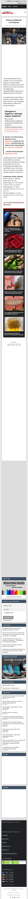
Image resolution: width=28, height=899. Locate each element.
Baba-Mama (5, 839)
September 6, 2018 (11, 153)
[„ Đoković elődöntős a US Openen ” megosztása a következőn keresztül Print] (19, 344)
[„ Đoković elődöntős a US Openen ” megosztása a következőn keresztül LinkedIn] (14, 344)
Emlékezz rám (8, 612)
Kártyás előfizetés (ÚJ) (11, 129)
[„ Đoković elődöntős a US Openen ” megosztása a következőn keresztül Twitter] (11, 344)
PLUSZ (4, 6)
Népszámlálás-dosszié (9, 685)
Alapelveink (16, 892)
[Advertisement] (14, 61)
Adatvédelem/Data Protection (13, 895)
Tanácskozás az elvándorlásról (11, 688)
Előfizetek (15, 6)
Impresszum (10, 892)
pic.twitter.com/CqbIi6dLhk (14, 147)
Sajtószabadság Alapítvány (9, 853)
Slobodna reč (5, 849)
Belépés (9, 6)
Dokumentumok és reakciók (14, 596)
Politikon (4, 842)
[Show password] (23, 609)
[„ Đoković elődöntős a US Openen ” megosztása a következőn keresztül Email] (16, 344)
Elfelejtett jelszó (7, 620)
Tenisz (21, 25)
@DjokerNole (9, 141)
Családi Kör (5, 835)
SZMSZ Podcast (6, 846)
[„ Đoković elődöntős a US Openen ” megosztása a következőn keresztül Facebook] (8, 344)
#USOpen (8, 143)
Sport (19, 25)
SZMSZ (6, 25)
